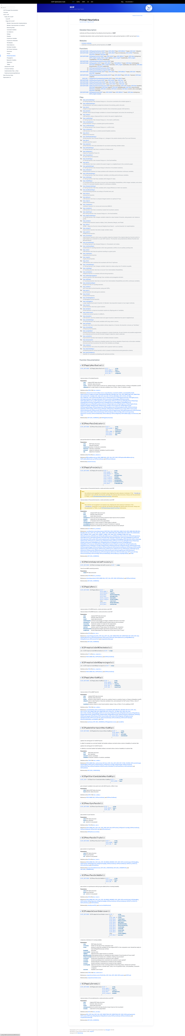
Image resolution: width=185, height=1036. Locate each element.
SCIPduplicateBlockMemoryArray (126, 457)
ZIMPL (83, 1)
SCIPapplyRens (93, 63)
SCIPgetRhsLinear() (85, 545)
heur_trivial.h (86, 294)
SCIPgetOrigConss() (111, 404)
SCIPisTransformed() (131, 408)
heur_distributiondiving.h (89, 136)
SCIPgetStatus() (102, 405)
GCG (92, 1)
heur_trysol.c (96, 859)
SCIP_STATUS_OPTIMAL (125, 396)
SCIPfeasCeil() (83, 540)
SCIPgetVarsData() (124, 545)
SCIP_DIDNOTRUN (135, 394)
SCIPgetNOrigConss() (85, 404)
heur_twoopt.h (87, 308)
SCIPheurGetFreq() (85, 766)
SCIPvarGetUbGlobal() (97, 413)
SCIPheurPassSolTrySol (95, 82)
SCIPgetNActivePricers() (126, 713)
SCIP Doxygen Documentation (10, 10)
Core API (8, 18)
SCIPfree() (111, 637)
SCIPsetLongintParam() (114, 410)
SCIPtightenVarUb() (85, 717)
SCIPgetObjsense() (91, 863)
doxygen (107, 1030)
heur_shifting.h (87, 279)
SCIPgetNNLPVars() (126, 402)
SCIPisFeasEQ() (89, 408)
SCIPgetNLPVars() (108, 402)
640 (89, 575)
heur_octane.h (87, 221)
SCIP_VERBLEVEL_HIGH (86, 397)
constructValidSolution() (105, 905)
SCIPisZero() (83, 550)
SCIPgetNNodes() (127, 542)
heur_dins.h (86, 133)
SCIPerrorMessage (136, 539)
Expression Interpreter (12, 40)
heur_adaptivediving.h (89, 103)
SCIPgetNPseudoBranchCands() (99, 404)
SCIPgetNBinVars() (95, 542)
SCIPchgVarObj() (105, 537)
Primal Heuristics (11, 55)
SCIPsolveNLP (89, 412)
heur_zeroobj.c (96, 1011)
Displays (9, 36)
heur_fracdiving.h (87, 158)
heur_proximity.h (87, 235)
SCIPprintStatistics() (99, 550)
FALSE (132, 392)
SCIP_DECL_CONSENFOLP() (120, 867)
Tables (8, 64)
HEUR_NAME (101, 457)
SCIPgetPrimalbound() (131, 544)
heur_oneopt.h (87, 228)
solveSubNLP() (94, 719)
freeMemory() (92, 394)
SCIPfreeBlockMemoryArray (87, 400)
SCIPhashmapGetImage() (86, 407)
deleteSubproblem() (99, 531)
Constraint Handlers (11, 29)
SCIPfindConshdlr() (124, 399)
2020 (89, 390)
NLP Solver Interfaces (12, 49)
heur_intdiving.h (87, 177)
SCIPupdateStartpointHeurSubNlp (98, 75)
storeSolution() (135, 413)
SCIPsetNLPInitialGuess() (126, 410)
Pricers (8, 53)
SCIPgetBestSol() (126, 400)
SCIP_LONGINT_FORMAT (102, 534)
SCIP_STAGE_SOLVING (85, 713)
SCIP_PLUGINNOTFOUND (120, 534)
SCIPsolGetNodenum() (95, 551)
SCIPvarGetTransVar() (85, 413)
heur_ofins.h (86, 224)
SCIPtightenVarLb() (128, 716)
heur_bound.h (86, 111)
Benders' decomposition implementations (17, 23)
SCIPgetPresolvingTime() (119, 544)
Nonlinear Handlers (11, 47)
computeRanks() (108, 392)
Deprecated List (7, 77)
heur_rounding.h (87, 268)
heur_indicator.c (97, 454)
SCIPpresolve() (95, 410)
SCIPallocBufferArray (111, 397)
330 (89, 669)
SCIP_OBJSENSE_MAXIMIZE (107, 862)
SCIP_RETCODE (84, 51)
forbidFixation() (101, 709)
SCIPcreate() (92, 539)
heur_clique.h (86, 114)
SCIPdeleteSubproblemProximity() (102, 496)
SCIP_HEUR (111, 51)
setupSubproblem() (123, 553)
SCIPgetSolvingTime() (114, 545)
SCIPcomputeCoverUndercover (97, 85)
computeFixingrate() (91, 635)
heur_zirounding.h (88, 327)
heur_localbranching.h (89, 190)
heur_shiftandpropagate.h (90, 275)
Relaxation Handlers (11, 60)
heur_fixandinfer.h (88, 155)
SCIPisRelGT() (111, 766)
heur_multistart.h (87, 204)
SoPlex (78, 1)
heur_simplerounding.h (89, 283)
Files (141, 15)
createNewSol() (90, 531)
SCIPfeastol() (99, 540)
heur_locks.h (86, 193)
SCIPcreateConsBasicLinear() (103, 539)
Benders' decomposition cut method (16, 25)
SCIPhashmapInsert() (98, 407)
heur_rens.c (96, 633)
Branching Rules (11, 27)
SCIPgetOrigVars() (121, 404)
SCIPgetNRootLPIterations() (87, 544)
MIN (107, 394)
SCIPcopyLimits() (84, 539)
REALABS (113, 394)
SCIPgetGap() (134, 400)
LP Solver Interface (9, 68)
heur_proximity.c (97, 528)
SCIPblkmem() (116, 536)
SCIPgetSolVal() (94, 405)
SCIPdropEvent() (127, 539)
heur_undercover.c (98, 972)
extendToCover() (91, 461)
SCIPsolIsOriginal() (105, 551)
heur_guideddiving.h (88, 166)
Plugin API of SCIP (10, 21)
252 (89, 859)
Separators (9, 62)
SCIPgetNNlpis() (117, 402)
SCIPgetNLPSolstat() (99, 402)
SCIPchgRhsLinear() (133, 397)
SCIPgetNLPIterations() (116, 542)
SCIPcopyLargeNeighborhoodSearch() (130, 537)
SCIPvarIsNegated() (116, 413)
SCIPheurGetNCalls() (126, 1016)
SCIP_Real (103, 54)
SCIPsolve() (83, 412)
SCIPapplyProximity (94, 56)
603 (89, 633)
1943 (89, 760)
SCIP (73, 1)
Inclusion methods (86, 43)
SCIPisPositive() (104, 766)
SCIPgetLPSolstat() (114, 713)
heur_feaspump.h (87, 151)
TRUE (81, 415)
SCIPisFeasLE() (97, 408)
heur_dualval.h (87, 144)
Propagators (10, 57)
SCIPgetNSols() (98, 544)
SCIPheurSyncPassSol (95, 80)
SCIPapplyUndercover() (110, 721)
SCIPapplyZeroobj (94, 92)
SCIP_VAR (123, 85)
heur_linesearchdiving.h (89, 186)
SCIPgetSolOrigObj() (85, 405)
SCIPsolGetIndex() (84, 551)
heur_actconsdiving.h (88, 100)
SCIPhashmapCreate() (135, 545)
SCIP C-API (6, 14)
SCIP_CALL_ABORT (100, 532)
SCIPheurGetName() (110, 459)
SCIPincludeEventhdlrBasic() (119, 547)
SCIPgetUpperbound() (126, 405)
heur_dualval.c (97, 390)
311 (89, 654)
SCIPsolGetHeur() (130, 550)
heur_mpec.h (86, 201)
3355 (89, 972)
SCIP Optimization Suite (58, 2)
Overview (5, 12)
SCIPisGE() (103, 408)
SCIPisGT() (129, 863)
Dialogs (8, 34)
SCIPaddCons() (94, 536)
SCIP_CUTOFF (83, 711)
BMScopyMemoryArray (91, 457)
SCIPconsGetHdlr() (107, 399)
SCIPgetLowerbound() (85, 542)
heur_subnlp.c (96, 707)
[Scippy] (149, 8)
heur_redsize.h (87, 345)
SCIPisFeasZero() (118, 548)
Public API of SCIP (9, 16)
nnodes (99, 58)
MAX (97, 394)
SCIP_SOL (132, 51)
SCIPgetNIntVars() (84, 639)
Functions (138, 15)
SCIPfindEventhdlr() (107, 540)
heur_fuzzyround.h (88, 340)
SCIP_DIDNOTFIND (126, 394)
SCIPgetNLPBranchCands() (86, 402)
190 (89, 825)
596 (89, 454)
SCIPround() (112, 716)
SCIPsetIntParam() (103, 410)
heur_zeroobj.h (87, 323)
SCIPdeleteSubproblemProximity (98, 61)
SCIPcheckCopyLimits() (134, 536)
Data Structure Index (8, 75)
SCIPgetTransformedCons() (113, 405)
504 (89, 1011)
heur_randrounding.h (88, 246)
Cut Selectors (10, 31)
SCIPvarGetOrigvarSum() (128, 412)
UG (88, 1)
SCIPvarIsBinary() (107, 413)
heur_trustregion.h (88, 301)
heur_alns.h (86, 107)
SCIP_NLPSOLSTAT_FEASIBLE (87, 396)
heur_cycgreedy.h (88, 331)
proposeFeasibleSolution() (93, 867)
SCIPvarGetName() (108, 412)
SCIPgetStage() (103, 714)
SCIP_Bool (92, 54)
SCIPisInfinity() (110, 408)
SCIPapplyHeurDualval (95, 51)
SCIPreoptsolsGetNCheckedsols (98, 68)
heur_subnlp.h (86, 286)
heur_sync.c (96, 825)
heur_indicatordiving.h (89, 173)
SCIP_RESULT (122, 51)
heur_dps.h (86, 140)
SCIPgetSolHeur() (99, 764)
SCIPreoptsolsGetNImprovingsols (98, 70)
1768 (89, 707)
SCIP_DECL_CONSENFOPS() (87, 869)
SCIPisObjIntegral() (134, 548)
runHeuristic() (98, 763)
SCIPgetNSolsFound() (107, 544)
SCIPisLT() (134, 863)
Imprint (92, 1031)
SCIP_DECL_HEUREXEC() (93, 417)
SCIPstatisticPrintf (94, 639)
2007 (89, 794)
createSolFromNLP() (117, 392)
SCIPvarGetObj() (118, 412)
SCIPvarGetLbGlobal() (99, 412)
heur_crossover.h (87, 129)
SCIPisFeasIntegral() (93, 548)
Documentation (129, 1)
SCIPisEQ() (82, 408)
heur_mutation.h (87, 208)
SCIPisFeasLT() (109, 548)
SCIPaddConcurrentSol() (93, 831)
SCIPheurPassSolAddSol (95, 84)
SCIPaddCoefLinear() (85, 536)
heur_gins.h (86, 162)
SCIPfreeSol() (108, 400)
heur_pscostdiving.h (88, 242)
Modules (134, 15)
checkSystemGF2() (91, 905)
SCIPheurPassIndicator (95, 53)
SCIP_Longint (92, 58)
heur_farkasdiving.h (88, 147)
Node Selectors (10, 44)
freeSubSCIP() (109, 709)
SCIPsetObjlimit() (119, 716)
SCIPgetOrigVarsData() (131, 404)
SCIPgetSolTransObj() (95, 545)
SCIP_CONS (129, 53)
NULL (110, 394)
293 (89, 897)
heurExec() (90, 721)
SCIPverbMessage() (126, 413)
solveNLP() (121, 721)
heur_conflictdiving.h (88, 125)
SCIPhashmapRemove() (109, 407)
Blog (122, 1)
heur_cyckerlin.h (87, 336)
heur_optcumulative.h (89, 352)
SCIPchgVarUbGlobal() (96, 399)
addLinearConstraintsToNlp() (93, 392)
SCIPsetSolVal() (137, 410)
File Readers (10, 42)
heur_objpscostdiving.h (89, 215)
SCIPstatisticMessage (121, 551)
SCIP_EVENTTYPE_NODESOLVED (131, 532)
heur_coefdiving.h (88, 118)
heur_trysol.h (86, 305)
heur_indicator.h (87, 170)
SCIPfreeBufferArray (99, 400)
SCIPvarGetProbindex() (126, 717)
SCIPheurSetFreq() (95, 829)
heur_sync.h (86, 290)
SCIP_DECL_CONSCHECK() (93, 770)
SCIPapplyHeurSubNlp (95, 71)
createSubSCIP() (127, 392)
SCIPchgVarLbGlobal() (85, 399)
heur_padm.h (86, 232)
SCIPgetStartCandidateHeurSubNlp (98, 78)
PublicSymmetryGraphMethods (12, 73)
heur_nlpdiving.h (87, 212)
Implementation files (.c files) (11, 70)
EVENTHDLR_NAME (118, 531)
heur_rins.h (86, 261)
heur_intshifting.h (87, 181)
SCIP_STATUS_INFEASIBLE (112, 396)
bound (102, 392)
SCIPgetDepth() (96, 1016)
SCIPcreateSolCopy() (136, 763)
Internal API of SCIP (9, 66)
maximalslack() (102, 394)
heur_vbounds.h (87, 316)
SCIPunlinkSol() (84, 767)
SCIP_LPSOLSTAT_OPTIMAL (112, 711)
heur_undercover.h (88, 312)
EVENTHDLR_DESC (108, 531)
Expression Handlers (12, 38)
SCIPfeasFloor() (91, 540)
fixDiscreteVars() (84, 394)
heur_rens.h (86, 250)
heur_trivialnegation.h (89, 297)
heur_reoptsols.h (87, 253)
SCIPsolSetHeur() (128, 766)
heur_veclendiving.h (88, 320)
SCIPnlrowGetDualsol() (85, 410)
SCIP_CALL (118, 394)
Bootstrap (80, 1033)
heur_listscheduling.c (88, 348)
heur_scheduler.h (87, 272)
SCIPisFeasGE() (84, 548)
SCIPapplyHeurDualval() (122, 397)
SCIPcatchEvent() (124, 536)
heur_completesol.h (88, 122)
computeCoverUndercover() (93, 975)
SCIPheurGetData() (132, 407)
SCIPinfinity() (129, 547)
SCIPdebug (112, 539)
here (138, 36)
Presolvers (9, 51)
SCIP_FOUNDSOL (84, 534)
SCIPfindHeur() (120, 578)
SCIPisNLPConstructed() (120, 408)
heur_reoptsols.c (97, 654)
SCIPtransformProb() (132, 551)
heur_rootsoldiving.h (88, 264)
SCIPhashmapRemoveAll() (121, 407)
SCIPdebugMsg (115, 399)
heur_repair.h (86, 257)
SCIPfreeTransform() (117, 400)
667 (89, 528)
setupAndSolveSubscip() (107, 639)
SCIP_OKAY (97, 396)
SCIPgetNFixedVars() (106, 542)
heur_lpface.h (86, 197)
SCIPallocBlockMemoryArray (99, 397)
